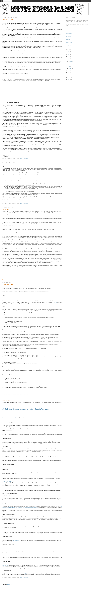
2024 (68, 54)
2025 (68, 52)
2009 (68, 79)
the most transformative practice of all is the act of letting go (16, 573)
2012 (68, 74)
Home (33, 581)
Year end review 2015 (7, 19)
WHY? (4, 164)
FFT (67, 44)
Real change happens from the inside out (10, 417)
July (69, 66)
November (70, 65)
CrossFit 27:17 (68, 45)
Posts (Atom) (9, 584)
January (70, 68)
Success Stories (69, 33)
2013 (68, 72)
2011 (68, 75)
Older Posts (60, 581)
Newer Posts (4, 581)
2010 (68, 77)
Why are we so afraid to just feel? (8, 481)
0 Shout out (25, 203)
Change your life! (6, 400)
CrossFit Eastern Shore (70, 38)
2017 (68, 56)
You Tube (68, 39)
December (70, 61)
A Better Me (68, 36)
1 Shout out (25, 158)
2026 (68, 51)
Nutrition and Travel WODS (71, 41)
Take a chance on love (16, 540)
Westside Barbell (69, 42)
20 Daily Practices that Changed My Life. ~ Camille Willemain (25, 409)
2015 (68, 59)
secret (55, 302)
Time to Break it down (7, 280)
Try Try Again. (6, 209)
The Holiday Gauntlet (7, 101)
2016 (68, 58)
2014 (68, 70)
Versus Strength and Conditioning (72, 35)
